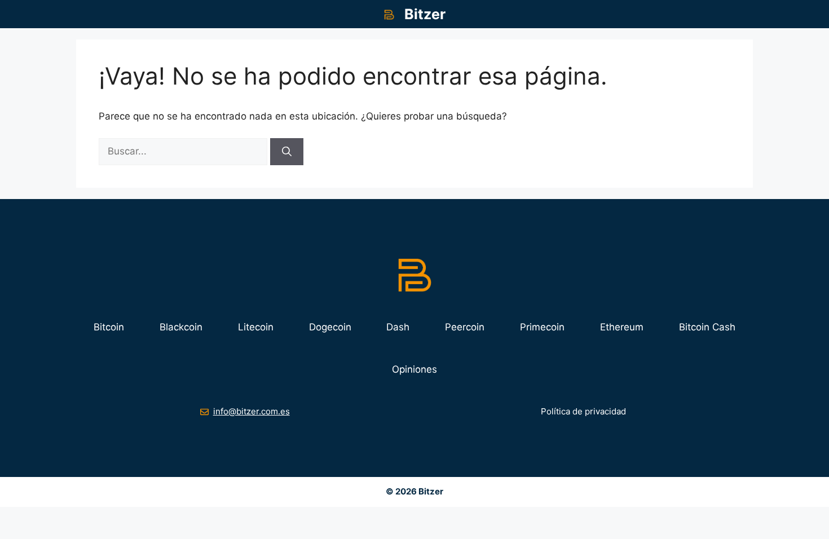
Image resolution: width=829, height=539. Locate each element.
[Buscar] (286, 151)
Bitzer (425, 14)
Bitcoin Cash (707, 327)
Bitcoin (109, 327)
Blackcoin (181, 327)
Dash (397, 327)
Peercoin (464, 327)
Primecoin (542, 327)
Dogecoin (330, 327)
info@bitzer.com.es (251, 411)
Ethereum (621, 327)
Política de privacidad (583, 411)
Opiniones (414, 369)
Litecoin (256, 327)
